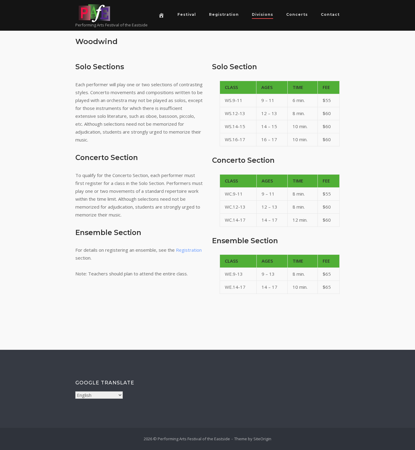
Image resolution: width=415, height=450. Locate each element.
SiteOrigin (262, 438)
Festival (186, 14)
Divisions (262, 14)
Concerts (297, 14)
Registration (224, 14)
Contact (330, 14)
